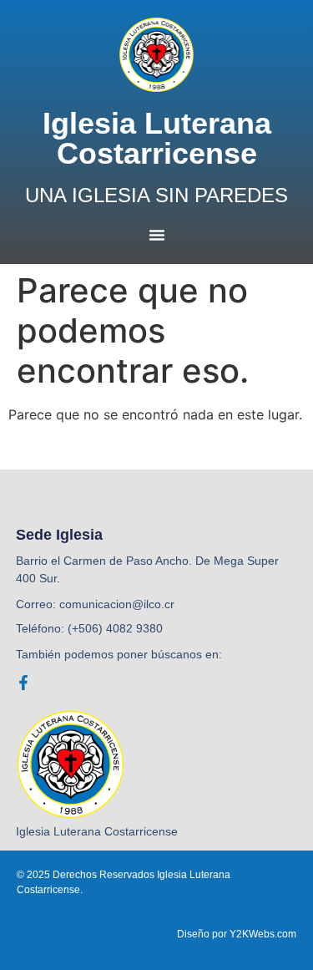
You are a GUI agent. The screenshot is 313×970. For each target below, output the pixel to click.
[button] (156, 234)
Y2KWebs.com (263, 934)
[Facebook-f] (23, 682)
